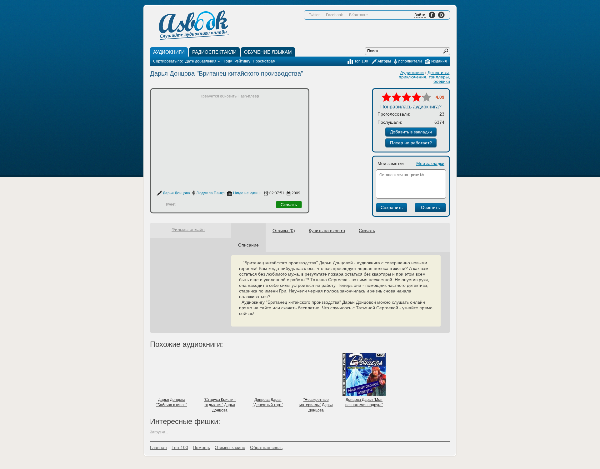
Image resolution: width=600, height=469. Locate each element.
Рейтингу (242, 61)
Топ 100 (361, 61)
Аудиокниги (412, 72)
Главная (158, 447)
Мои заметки (391, 163)
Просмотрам (264, 61)
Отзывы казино (230, 447)
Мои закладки (430, 163)
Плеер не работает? (411, 142)
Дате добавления (201, 61)
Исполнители (410, 61)
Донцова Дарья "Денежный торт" (268, 402)
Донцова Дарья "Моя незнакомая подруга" (364, 402)
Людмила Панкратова (215, 193)
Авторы (384, 61)
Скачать (289, 204)
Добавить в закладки (411, 131)
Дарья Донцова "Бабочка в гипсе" (171, 402)
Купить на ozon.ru (327, 230)
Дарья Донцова (176, 193)
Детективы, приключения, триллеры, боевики (424, 77)
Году (228, 61)
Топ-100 (180, 447)
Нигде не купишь (247, 193)
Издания (439, 61)
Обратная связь (266, 447)
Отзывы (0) (283, 230)
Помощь (201, 447)
